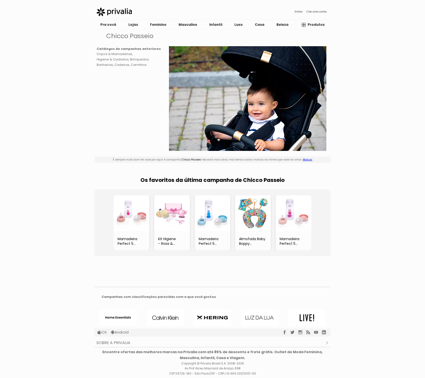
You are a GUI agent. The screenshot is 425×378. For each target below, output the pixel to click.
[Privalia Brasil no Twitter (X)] (294, 332)
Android (122, 332)
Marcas (307, 159)
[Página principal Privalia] (114, 12)
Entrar (299, 12)
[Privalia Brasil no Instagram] (302, 332)
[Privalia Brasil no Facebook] (286, 332)
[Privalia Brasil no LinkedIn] (326, 332)
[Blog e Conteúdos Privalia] (310, 332)
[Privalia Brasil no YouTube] (318, 332)
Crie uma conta (316, 12)
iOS (104, 332)
